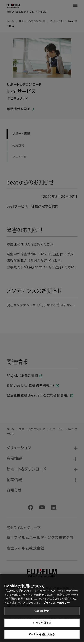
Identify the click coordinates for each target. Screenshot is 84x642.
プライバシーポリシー (56, 602)
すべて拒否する (42, 622)
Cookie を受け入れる (42, 634)
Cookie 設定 (42, 610)
